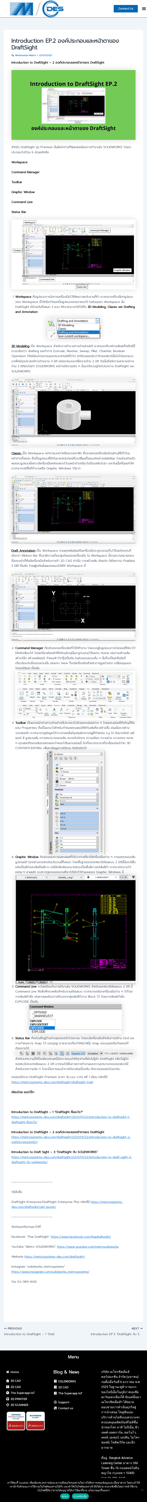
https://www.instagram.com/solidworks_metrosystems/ (50, 1272)
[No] (142, 1490)
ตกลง (65, 1496)
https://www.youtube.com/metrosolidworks (88, 1246)
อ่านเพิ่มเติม (80, 1496)
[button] (144, 9)
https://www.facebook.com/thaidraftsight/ (81, 1237)
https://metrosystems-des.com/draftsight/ (54, 1256)
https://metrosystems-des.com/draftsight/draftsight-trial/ (52, 1082)
